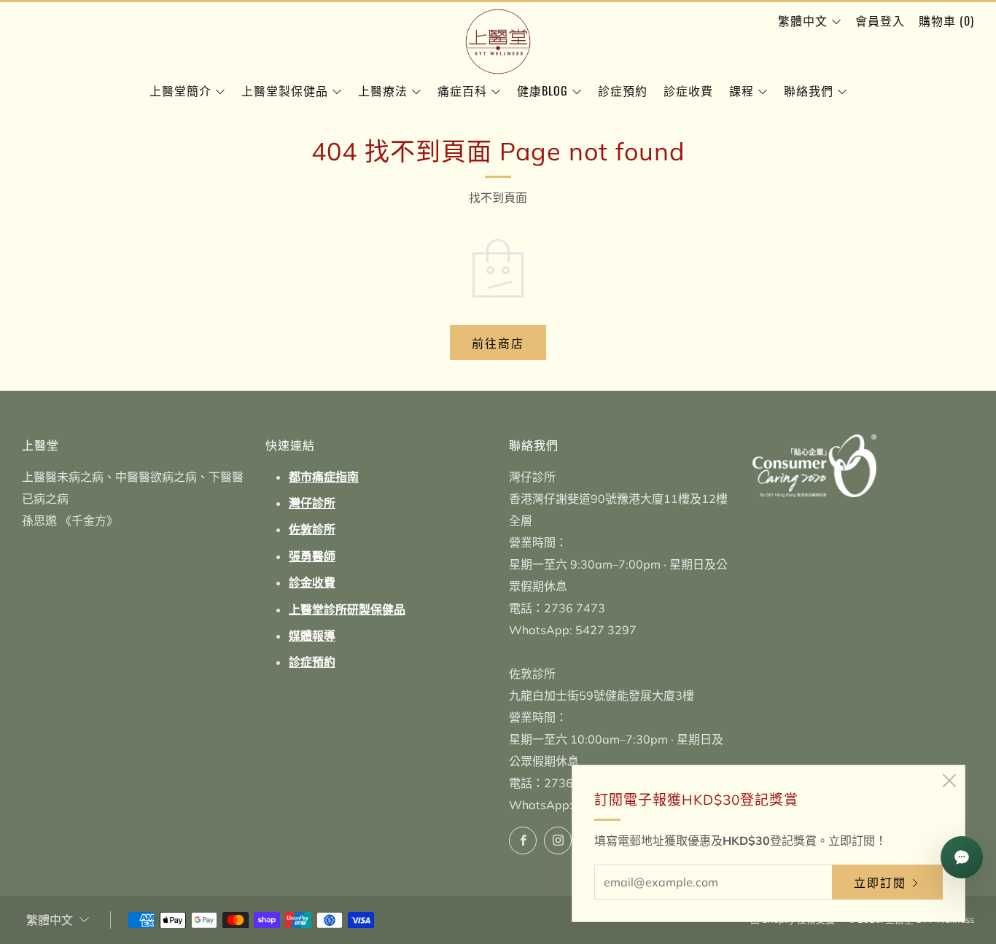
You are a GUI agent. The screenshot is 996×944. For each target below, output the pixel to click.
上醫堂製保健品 (284, 90)
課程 (741, 90)
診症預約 (622, 90)
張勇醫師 (312, 556)
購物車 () (946, 20)
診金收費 (312, 582)
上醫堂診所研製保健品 (347, 609)
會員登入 (880, 20)
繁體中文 (803, 20)
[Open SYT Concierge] (962, 857)
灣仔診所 (312, 503)
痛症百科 (462, 90)
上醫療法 (383, 90)
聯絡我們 (808, 90)
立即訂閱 (880, 882)
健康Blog (542, 90)
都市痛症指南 (324, 476)
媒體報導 (312, 635)
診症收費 (688, 90)
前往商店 (498, 342)
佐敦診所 (312, 529)
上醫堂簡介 (180, 90)
